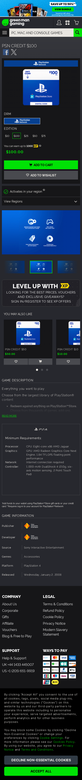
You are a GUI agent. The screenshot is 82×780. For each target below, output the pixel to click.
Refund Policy (53, 610)
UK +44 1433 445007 (18, 664)
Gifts (5, 616)
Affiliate (7, 623)
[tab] (41, 429)
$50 (35, 135)
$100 (17, 135)
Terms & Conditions (58, 604)
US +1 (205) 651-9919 (18, 670)
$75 (43, 135)
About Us (9, 604)
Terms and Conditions (37, 749)
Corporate (10, 610)
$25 (26, 135)
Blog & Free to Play (17, 635)
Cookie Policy (53, 616)
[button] (37, 370)
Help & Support (14, 658)
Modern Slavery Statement (55, 631)
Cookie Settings (51, 737)
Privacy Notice (54, 623)
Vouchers (9, 629)
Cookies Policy (64, 741)
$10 (7, 135)
